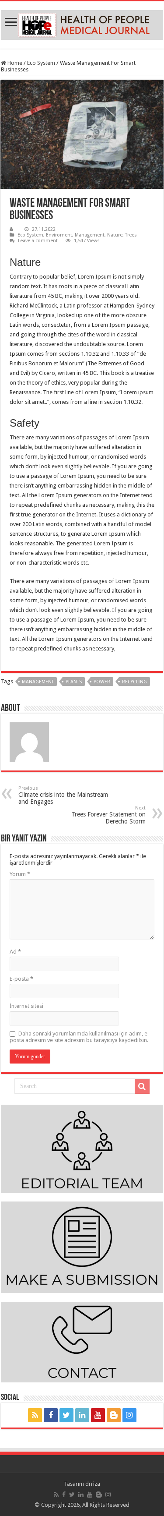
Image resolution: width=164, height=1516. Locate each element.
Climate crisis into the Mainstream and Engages (63, 795)
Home (14, 63)
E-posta (21, 978)
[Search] (142, 1086)
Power (102, 682)
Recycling (134, 682)
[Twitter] (66, 1415)
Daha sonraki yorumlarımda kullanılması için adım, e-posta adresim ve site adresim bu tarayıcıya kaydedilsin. (80, 1036)
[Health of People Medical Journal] (82, 23)
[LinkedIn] (82, 1415)
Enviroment (59, 235)
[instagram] (129, 1415)
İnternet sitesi (26, 1006)
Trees (131, 235)
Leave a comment (38, 241)
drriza (92, 1484)
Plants (74, 682)
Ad (15, 951)
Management (90, 235)
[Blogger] (114, 1415)
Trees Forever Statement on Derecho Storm (108, 815)
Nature (114, 235)
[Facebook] (51, 1415)
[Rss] (35, 1415)
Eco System (41, 63)
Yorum (20, 874)
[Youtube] (98, 1415)
